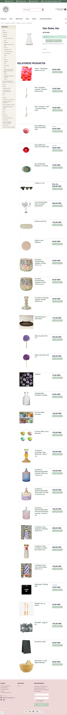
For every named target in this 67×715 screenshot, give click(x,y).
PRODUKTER (3, 18)
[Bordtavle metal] (26, 647)
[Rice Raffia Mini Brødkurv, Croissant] (26, 169)
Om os (10, 18)
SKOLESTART (5, 115)
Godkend (41, 704)
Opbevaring (6, 61)
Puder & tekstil (6, 65)
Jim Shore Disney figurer (8, 51)
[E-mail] (41, 698)
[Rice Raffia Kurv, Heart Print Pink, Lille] (26, 131)
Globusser (5, 47)
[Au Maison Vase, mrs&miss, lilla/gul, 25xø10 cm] (26, 532)
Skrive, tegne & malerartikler (7, 117)
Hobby (4, 93)
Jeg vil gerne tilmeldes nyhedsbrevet (42, 701)
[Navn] (41, 694)
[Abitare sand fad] (26, 227)
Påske (4, 111)
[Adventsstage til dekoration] (26, 322)
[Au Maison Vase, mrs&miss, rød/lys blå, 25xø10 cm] (26, 551)
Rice (4, 67)
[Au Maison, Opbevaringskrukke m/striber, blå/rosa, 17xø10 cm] (26, 475)
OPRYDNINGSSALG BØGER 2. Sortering (8, 107)
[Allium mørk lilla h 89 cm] (26, 360)
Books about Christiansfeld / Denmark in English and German (8, 82)
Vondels (5, 79)
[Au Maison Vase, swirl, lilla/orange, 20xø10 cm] (26, 570)
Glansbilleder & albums (7, 88)
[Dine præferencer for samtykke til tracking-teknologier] (2, 712)
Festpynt (4, 84)
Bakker (5, 40)
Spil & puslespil (5, 119)
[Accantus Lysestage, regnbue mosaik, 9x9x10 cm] (26, 303)
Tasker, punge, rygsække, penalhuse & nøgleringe (7, 122)
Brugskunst (6, 42)
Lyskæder (5, 59)
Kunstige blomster (7, 53)
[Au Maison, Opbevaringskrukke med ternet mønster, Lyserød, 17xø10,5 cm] (26, 513)
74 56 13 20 (4, 695)
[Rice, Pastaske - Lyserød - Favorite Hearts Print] (26, 93)
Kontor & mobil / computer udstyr (8, 99)
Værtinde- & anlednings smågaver (9, 127)
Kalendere (4, 97)
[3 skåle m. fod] (26, 188)
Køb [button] (54, 40)
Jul (3, 95)
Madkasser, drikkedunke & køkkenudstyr (7, 102)
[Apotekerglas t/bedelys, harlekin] (26, 398)
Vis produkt (57, 72)
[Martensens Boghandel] (11, 9)
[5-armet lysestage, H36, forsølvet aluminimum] (26, 207)
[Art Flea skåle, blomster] (26, 418)
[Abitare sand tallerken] (26, 246)
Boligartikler (5, 36)
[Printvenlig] (65, 23)
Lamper (5, 55)
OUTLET (4, 109)
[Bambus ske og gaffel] (26, 609)
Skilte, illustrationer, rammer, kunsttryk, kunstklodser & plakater (9, 70)
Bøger (4, 30)
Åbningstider (19, 18)
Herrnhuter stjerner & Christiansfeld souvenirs (7, 91)
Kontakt (34, 18)
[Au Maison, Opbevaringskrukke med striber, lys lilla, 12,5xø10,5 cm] (26, 494)
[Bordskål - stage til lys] (26, 628)
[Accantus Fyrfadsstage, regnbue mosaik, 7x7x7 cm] (26, 265)
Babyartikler (5, 34)
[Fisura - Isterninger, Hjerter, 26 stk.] (26, 74)
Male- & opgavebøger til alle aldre (8, 104)
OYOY (5, 63)
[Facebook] (1, 700)
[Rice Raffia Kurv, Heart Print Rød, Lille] (26, 150)
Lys (4, 57)
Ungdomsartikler (6, 125)
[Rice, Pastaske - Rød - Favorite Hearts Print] (26, 112)
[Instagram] (4, 700)
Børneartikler (5, 32)
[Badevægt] (26, 590)
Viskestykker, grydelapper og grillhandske (9, 77)
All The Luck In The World (8, 38)
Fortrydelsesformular (46, 18)
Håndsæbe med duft (7, 49)
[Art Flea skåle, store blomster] (26, 437)
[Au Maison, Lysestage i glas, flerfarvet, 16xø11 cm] (26, 456)
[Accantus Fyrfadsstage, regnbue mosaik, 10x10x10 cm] (26, 284)
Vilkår (27, 18)
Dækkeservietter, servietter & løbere (9, 45)
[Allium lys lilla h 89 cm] (26, 341)
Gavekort (4, 86)
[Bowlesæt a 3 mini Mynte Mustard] (26, 666)
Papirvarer (4, 113)
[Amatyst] (26, 379)
